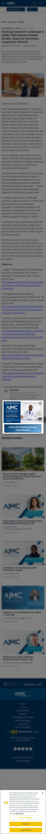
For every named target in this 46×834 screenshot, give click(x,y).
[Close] (42, 793)
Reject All (25, 824)
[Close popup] (40, 403)
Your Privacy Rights (25, 818)
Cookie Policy (18, 813)
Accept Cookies (25, 830)
